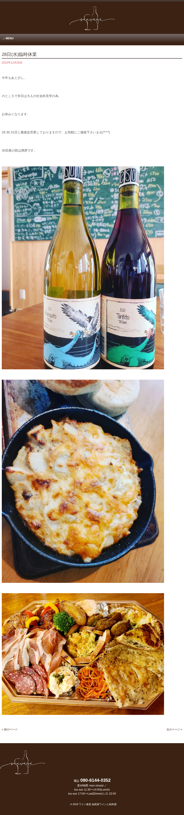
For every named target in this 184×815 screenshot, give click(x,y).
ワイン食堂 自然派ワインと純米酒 (97, 804)
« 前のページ (10, 729)
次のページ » (174, 729)
